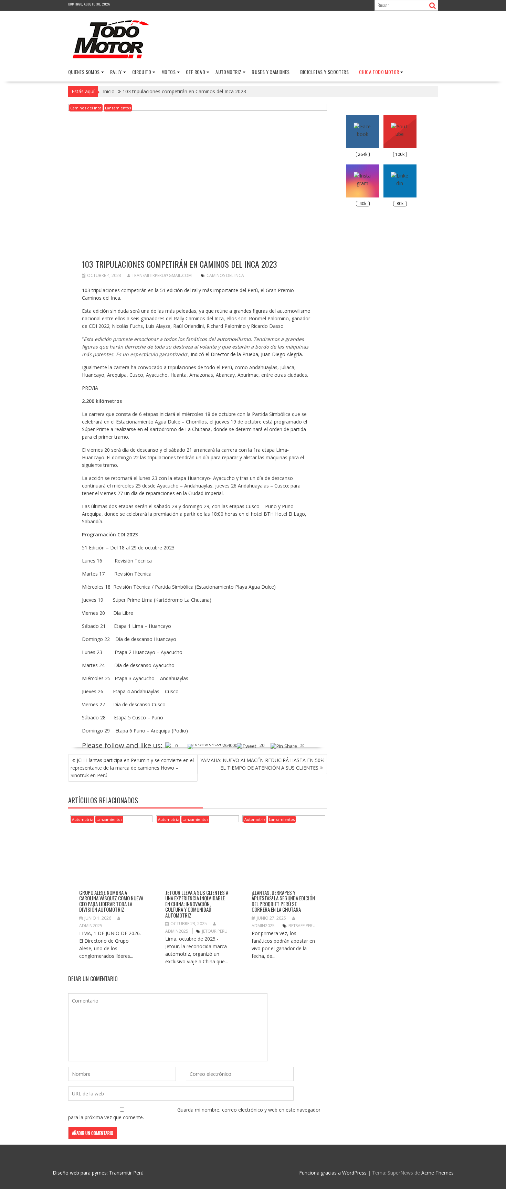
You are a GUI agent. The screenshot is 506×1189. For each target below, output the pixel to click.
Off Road (195, 71)
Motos (168, 71)
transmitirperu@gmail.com (162, 275)
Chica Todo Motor (379, 71)
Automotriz (228, 71)
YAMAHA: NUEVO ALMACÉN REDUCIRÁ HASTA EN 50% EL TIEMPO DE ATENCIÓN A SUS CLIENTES (262, 764)
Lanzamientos (118, 107)
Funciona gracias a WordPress (333, 1172)
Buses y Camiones (270, 71)
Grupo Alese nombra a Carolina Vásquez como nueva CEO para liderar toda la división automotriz (111, 901)
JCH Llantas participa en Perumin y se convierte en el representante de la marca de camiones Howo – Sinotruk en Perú (132, 768)
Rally (116, 71)
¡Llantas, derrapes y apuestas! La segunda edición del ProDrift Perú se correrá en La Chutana (283, 901)
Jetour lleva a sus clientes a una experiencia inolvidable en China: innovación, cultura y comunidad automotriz (196, 904)
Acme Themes (437, 1172)
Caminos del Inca (86, 107)
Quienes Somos (84, 71)
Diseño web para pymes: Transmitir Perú (98, 1172)
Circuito (141, 71)
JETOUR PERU (215, 931)
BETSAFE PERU (302, 926)
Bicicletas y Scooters (324, 71)
